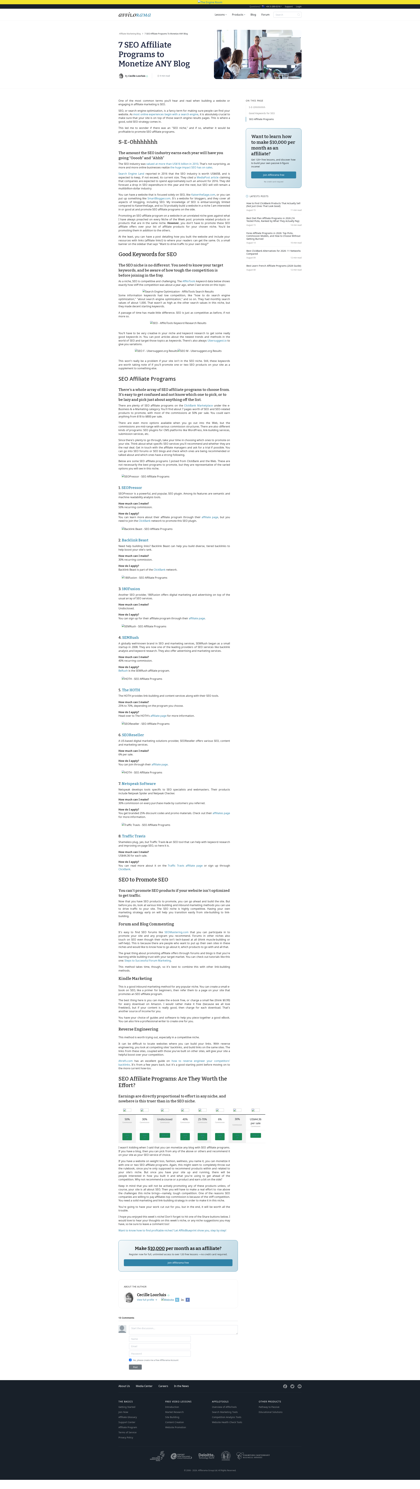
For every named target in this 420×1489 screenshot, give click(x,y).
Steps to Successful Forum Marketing (148, 960)
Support (289, 6)
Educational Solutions (271, 1412)
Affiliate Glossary (127, 1417)
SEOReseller (133, 735)
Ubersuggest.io (217, 340)
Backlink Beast (135, 540)
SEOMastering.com (177, 932)
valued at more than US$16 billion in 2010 (172, 164)
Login (299, 6)
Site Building (172, 1417)
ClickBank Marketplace (198, 405)
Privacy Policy (125, 1437)
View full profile (145, 1299)
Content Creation (174, 1422)
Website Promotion (175, 1427)
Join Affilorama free (178, 1262)
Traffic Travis (134, 836)
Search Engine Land (131, 173)
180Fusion (131, 589)
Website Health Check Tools (227, 1422)
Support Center (126, 1422)
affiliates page (221, 813)
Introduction (172, 1406)
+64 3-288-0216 (273, 6)
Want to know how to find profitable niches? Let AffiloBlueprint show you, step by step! (172, 1230)
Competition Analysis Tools (226, 1417)
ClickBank (145, 521)
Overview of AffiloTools (224, 1406)
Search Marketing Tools (225, 1412)
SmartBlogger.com (158, 198)
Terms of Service (127, 1432)
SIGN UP (127, 1136)
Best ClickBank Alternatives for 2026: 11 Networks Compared (273, 252)
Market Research (174, 1412)
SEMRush (130, 637)
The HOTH (131, 690)
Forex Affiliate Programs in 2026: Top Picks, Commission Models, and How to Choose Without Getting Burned (273, 236)
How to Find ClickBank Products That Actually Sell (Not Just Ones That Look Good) (273, 205)
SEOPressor (132, 488)
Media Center (144, 1386)
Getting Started (126, 1406)
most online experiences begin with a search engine (165, 114)
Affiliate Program (127, 1427)
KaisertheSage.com (203, 194)
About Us (124, 1386)
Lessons (220, 14)
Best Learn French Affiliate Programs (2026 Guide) (273, 265)
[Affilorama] (134, 14)
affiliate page (210, 517)
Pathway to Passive (269, 1406)
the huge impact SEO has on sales (191, 167)
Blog (253, 14)
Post (135, 1367)
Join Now (123, 1412)
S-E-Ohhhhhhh (257, 107)
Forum (265, 14)
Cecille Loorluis (136, 75)
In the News (181, 1386)
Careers (163, 1386)
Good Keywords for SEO (262, 113)
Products (237, 14)
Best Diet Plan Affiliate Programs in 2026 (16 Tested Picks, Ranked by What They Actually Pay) (272, 220)
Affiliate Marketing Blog (130, 33)
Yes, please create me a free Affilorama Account (155, 1360)
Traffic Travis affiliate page (185, 865)
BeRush (123, 670)
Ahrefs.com (125, 1061)
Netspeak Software (139, 783)
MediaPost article (208, 177)
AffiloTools (188, 281)
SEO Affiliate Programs (261, 119)
